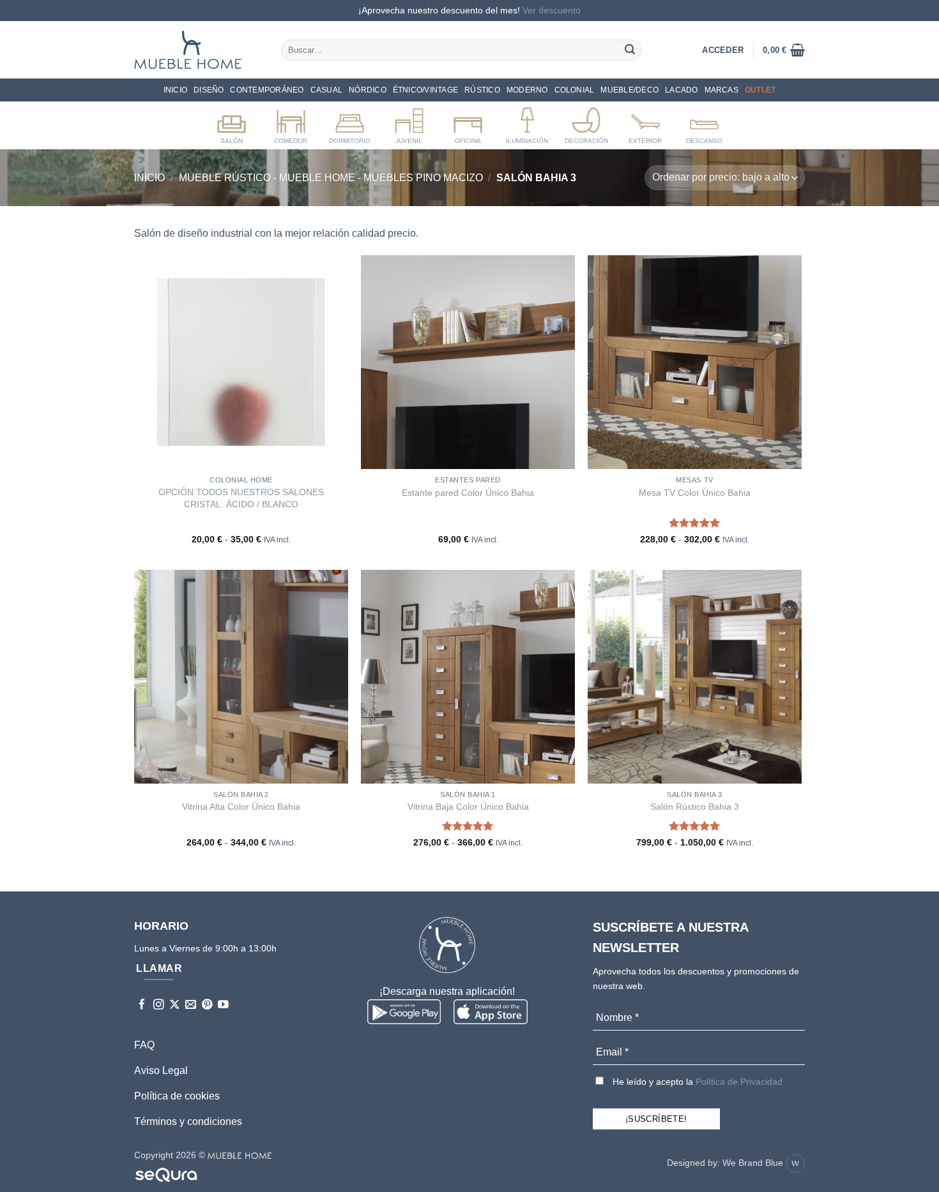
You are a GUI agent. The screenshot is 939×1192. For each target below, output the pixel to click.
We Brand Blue (754, 1163)
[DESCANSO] (704, 123)
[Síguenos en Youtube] (223, 1005)
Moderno (527, 90)
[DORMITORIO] (350, 123)
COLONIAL (574, 90)
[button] (784, 50)
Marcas (721, 90)
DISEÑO (209, 90)
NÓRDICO (367, 90)
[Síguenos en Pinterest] (207, 1005)
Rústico (482, 90)
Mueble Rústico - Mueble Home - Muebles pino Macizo (331, 177)
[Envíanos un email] (190, 1005)
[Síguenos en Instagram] (158, 1005)
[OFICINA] (468, 123)
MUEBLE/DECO (629, 90)
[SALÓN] (232, 123)
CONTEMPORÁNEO (266, 90)
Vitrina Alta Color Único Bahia (241, 806)
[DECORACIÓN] (586, 123)
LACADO (681, 90)
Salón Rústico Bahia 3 (694, 806)
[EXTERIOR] (645, 123)
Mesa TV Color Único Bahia (695, 493)
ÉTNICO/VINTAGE (425, 90)
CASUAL (326, 90)
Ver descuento (552, 10)
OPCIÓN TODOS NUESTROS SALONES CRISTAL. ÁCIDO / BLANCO (241, 498)
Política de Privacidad (739, 1082)
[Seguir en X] (174, 1005)
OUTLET (760, 90)
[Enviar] (630, 50)
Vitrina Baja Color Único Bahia (468, 806)
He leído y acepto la (696, 1082)
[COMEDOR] (291, 123)
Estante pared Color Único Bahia (468, 493)
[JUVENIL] (409, 123)
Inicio (175, 90)
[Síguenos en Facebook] (142, 1005)
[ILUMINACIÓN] (527, 123)
